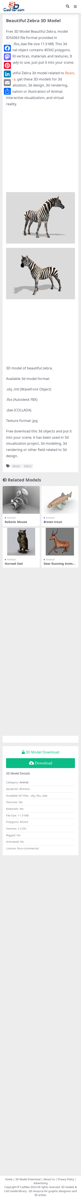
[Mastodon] (7, 56)
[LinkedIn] (7, 74)
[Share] (7, 91)
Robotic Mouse (16, 522)
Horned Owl (14, 564)
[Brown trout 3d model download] (60, 500)
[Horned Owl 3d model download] (21, 542)
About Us (49, 1179)
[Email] (7, 82)
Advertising (40, 1183)
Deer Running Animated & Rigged (60, 565)
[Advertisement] (40, 151)
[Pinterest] (7, 65)
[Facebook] (7, 48)
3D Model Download (28, 1179)
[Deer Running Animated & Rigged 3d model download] (60, 542)
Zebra (27, 466)
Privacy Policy (66, 1179)
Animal (11, 518)
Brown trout (53, 522)
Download (43, 763)
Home (9, 1179)
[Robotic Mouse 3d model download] (21, 500)
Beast (69, 73)
